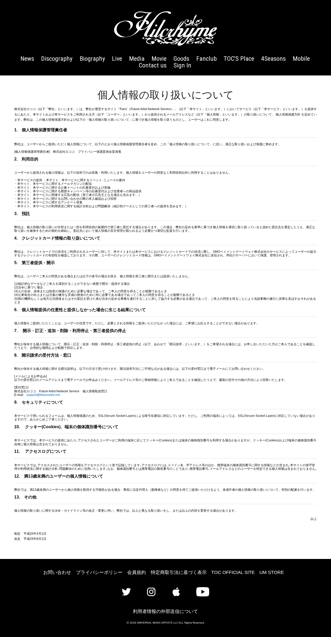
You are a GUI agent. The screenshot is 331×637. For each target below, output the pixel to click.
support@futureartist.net (43, 395)
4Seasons (273, 59)
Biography (92, 59)
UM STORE (271, 572)
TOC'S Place (239, 59)
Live (117, 59)
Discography (56, 59)
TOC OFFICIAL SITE (233, 572)
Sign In (182, 65)
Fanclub (206, 59)
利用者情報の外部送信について (165, 611)
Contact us (153, 65)
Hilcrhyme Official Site (165, 28)
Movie (159, 59)
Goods (181, 59)
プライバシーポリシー (99, 572)
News (27, 59)
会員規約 (136, 572)
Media (137, 59)
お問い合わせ (57, 572)
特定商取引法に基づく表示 (179, 572)
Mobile (301, 59)
